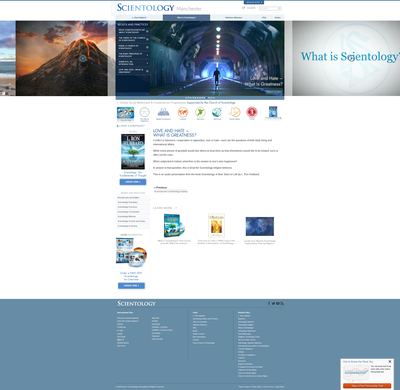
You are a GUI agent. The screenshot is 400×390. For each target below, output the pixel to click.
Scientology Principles (128, 202)
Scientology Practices (127, 207)
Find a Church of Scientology (204, 343)
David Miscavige (244, 334)
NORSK (155, 321)
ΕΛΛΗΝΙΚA (156, 333)
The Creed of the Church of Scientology (132, 39)
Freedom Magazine (273, 118)
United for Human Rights (247, 370)
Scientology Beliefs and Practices (205, 319)
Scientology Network (246, 322)
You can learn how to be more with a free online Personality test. (381, 369)
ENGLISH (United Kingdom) (127, 321)
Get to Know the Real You (358, 361)
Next (210, 97)
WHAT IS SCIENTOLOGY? (133, 125)
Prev (190, 97)
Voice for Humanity (200, 322)
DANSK (120, 324)
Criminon (183, 119)
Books (278, 18)
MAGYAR (155, 318)
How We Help (125, 120)
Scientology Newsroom (247, 331)
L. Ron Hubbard (139, 18)
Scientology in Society (127, 226)
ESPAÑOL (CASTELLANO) (162, 330)
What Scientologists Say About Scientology (132, 31)
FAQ (264, 18)
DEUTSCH (121, 346)
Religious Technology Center (249, 337)
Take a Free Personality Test (367, 386)
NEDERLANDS (123, 343)
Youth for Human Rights (247, 373)
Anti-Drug (217, 119)
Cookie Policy (256, 387)
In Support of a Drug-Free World (250, 367)
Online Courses (199, 334)
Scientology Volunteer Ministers (250, 343)
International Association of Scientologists (253, 346)
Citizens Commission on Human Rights (253, 376)
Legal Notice (279, 387)
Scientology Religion (245, 325)
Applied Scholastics (163, 119)
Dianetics (241, 319)
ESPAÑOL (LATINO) (160, 327)
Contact (196, 340)
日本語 (119, 334)
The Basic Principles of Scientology (130, 55)
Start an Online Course (246, 340)
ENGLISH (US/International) (127, 318)
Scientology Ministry (127, 216)
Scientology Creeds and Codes (131, 221)
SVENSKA (156, 324)
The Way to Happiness (144, 120)
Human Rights (234, 119)
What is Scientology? (186, 18)
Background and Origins (128, 198)
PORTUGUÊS (157, 339)
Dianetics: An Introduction (126, 63)
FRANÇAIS (121, 327)
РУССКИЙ (121, 337)
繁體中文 (120, 340)
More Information (199, 337)
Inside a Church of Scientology (128, 47)
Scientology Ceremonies (129, 212)
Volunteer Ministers (233, 18)
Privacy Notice (244, 387)
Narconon (200, 119)
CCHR (252, 119)
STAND (241, 352)
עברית (120, 330)
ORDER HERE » (132, 181)
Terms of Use (268, 387)
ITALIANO (156, 336)
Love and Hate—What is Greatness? (131, 71)
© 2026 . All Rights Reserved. (140, 387)
